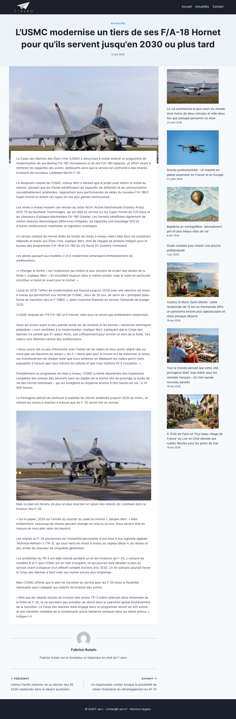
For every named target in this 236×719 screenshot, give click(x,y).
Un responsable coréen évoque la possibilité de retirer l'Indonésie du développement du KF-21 (124, 684)
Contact (218, 6)
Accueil (187, 6)
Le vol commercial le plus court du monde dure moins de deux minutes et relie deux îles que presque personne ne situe (196, 113)
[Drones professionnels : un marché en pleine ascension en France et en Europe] (196, 147)
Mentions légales (140, 709)
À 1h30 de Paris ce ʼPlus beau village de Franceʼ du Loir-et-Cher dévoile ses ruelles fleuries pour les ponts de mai (195, 438)
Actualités (202, 6)
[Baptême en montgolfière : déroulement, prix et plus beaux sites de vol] (196, 204)
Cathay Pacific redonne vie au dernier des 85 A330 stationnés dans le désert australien (42, 684)
